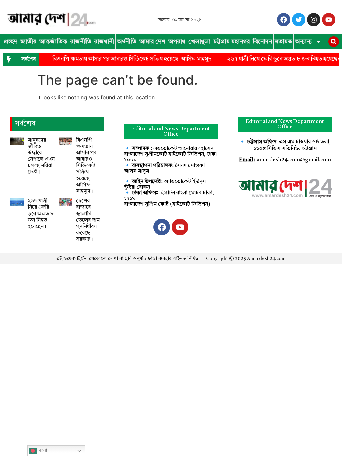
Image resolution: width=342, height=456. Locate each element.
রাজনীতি (80, 42)
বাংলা (42, 450)
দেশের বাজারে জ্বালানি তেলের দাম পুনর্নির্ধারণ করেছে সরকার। (88, 220)
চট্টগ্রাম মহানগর (231, 42)
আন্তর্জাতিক (53, 42)
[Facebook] (283, 19)
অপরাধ (176, 42)
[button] (333, 41)
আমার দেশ (152, 42)
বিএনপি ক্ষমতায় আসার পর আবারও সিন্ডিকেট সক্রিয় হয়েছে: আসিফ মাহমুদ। (129, 59)
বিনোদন (262, 42)
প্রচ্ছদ (10, 42)
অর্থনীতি (126, 42)
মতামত (283, 42)
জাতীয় (28, 42)
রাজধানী (104, 42)
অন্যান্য (303, 42)
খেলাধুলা (199, 42)
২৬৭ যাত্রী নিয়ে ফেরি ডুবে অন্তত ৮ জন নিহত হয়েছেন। (41, 213)
